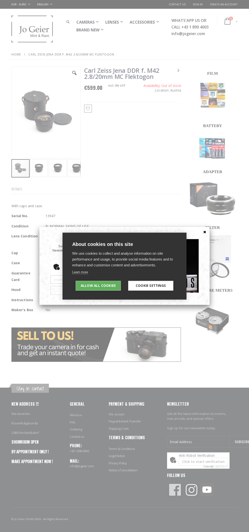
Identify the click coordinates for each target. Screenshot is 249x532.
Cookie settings (151, 285)
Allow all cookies (98, 285)
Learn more (80, 272)
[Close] (204, 231)
